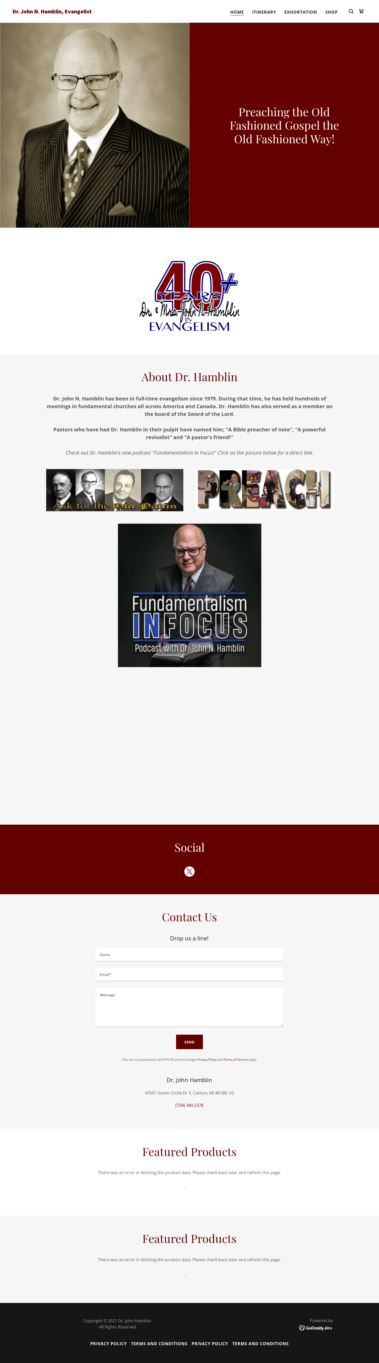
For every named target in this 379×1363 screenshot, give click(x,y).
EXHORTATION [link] (300, 12)
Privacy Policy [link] (207, 1059)
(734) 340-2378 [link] (189, 1105)
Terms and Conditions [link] (159, 1344)
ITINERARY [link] (264, 12)
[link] (62, 12)
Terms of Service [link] (236, 1059)
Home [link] (237, 12)
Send (189, 1042)
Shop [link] (331, 12)
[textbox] (189, 955)
